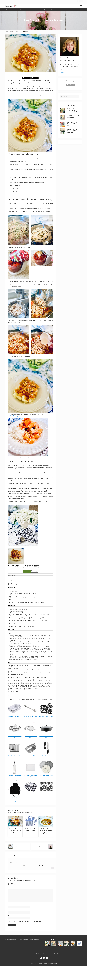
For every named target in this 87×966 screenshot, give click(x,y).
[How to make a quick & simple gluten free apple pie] (15, 821)
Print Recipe (35, 78)
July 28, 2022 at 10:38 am (13, 862)
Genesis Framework (47, 963)
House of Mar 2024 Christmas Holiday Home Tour (72, 130)
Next (50, 827)
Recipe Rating (10, 883)
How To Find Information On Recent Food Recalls (72, 110)
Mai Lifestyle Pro (39, 963)
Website (9, 915)
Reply (52, 867)
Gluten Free (13, 801)
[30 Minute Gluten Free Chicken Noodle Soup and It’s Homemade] (45, 821)
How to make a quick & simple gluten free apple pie (15, 830)
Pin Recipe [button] (35, 571)
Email (9, 910)
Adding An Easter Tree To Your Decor (73, 116)
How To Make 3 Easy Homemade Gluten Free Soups (72, 123)
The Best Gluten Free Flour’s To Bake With (30, 830)
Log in (56, 963)
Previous (10, 827)
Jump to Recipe (27, 78)
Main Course (17, 801)
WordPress (52, 963)
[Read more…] (63, 72)
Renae (10, 860)
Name (9, 904)
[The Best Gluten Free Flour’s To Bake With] (30, 821)
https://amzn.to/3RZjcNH (14, 797)
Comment (10, 888)
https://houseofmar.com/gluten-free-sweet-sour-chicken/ (19, 416)
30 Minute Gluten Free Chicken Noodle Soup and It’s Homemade (46, 831)
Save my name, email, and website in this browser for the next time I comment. (25, 921)
